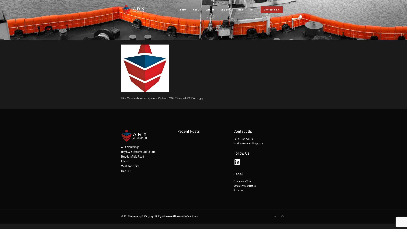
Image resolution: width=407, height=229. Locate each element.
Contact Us (270, 9)
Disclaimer (239, 190)
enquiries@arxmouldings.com (248, 143)
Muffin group (147, 216)
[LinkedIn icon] (275, 216)
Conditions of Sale (242, 181)
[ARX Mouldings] (132, 9)
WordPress (192, 216)
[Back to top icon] (282, 216)
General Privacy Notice (245, 185)
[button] (145, 68)
